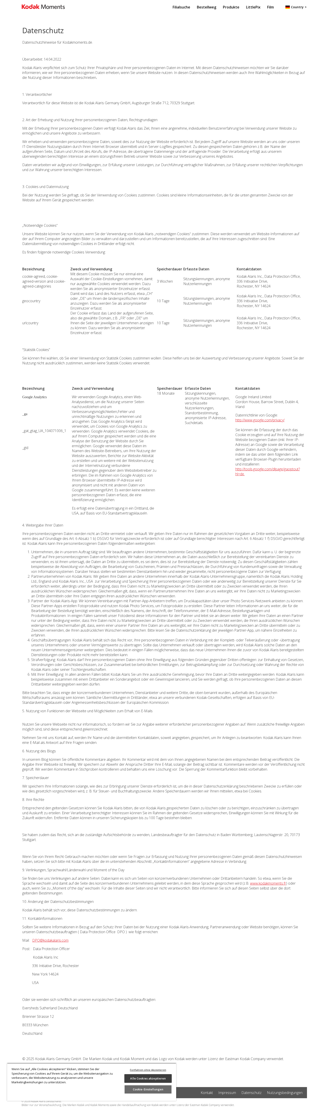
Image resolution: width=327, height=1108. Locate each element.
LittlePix (253, 7)
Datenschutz (251, 1092)
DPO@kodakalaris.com (50, 940)
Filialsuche (181, 7)
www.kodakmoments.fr (268, 883)
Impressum (227, 1092)
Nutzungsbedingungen (285, 1092)
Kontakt (207, 1092)
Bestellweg (206, 7)
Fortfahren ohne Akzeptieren (148, 1069)
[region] (91, 1082)
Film (270, 7)
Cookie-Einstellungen (148, 1089)
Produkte (231, 7)
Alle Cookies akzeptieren (148, 1078)
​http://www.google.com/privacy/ (260, 420)
